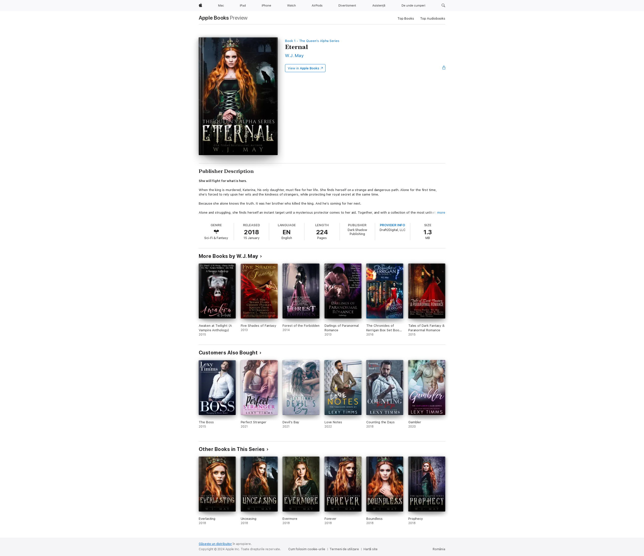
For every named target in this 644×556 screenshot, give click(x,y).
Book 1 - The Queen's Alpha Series (312, 41)
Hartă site (371, 549)
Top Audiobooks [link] (432, 18)
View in (303, 68)
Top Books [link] (405, 18)
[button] (443, 5)
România (439, 549)
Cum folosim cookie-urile (306, 549)
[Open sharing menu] (444, 68)
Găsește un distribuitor (215, 544)
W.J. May (294, 55)
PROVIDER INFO (392, 225)
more (441, 212)
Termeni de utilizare (344, 549)
